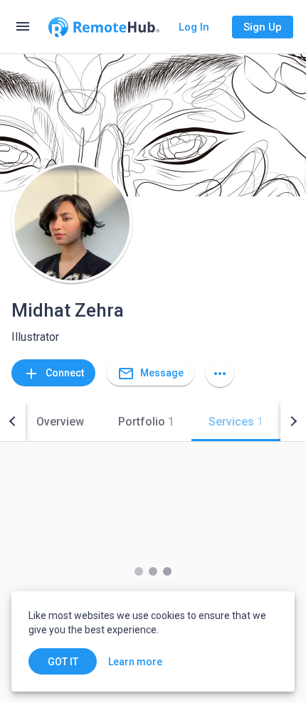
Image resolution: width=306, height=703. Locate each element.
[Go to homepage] (103, 27)
